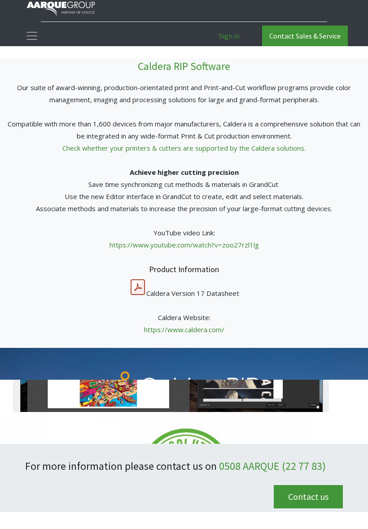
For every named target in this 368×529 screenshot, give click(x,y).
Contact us (308, 496)
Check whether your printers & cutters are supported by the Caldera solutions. (184, 147)
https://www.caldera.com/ (184, 329)
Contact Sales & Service (305, 35)
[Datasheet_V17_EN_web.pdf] (137, 287)
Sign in (229, 35)
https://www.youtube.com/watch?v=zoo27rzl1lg (184, 244)
